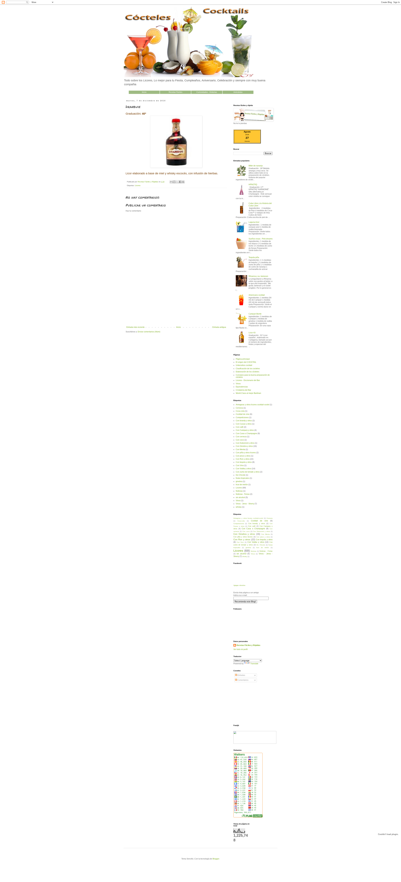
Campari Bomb (255, 314)
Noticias (239, 491)
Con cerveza (241, 437)
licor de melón (242, 484)
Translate (254, 664)
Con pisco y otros (243, 456)
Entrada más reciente (135, 327)
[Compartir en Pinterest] (183, 181)
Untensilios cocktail (244, 365)
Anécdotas (237, 92)
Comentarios (242, 680)
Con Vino (240, 465)
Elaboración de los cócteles (247, 372)
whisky (239, 507)
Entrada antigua (219, 327)
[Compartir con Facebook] (180, 181)
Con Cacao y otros (244, 424)
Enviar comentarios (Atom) (149, 332)
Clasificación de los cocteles (248, 368)
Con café (239, 427)
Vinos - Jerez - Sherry (245, 504)
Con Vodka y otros (243, 468)
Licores (138, 185)
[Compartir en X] (177, 181)
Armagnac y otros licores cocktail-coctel (252, 405)
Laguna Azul (254, 222)
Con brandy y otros (244, 421)
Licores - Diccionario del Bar (248, 380)
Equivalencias (242, 387)
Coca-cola (240, 411)
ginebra (239, 481)
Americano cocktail (257, 295)
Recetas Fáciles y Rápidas (248, 645)
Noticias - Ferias (243, 494)
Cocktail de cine (242, 414)
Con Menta (240, 449)
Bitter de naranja (256, 166)
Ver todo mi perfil (240, 649)
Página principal (243, 359)
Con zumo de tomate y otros (248, 472)
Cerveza (239, 408)
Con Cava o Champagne (246, 433)
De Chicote (240, 475)
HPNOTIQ (253, 184)
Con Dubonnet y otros (245, 443)
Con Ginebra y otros (244, 446)
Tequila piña (254, 257)
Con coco (240, 440)
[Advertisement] (176, 302)
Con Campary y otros (245, 430)
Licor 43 (252, 333)
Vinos (238, 384)
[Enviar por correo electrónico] (171, 181)
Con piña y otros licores (246, 453)
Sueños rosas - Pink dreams (261, 239)
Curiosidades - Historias (206, 92)
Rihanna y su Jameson (258, 276)
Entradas (241, 675)
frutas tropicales (242, 478)
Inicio (144, 92)
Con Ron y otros (243, 459)
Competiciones (242, 417)
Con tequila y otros (244, 462)
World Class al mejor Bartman (248, 393)
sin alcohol (240, 497)
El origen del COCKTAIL (246, 362)
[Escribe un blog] (174, 181)
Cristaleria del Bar (243, 390)
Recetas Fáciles (175, 92)
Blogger (216, 859)
